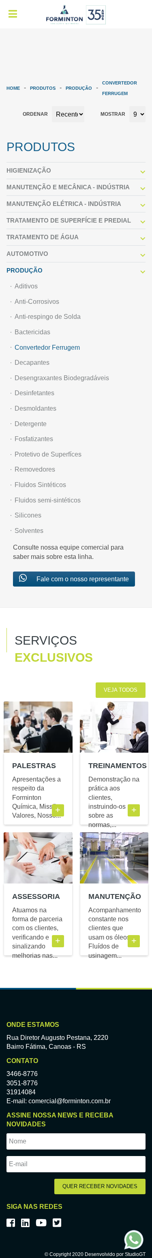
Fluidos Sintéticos (40, 484)
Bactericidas (32, 332)
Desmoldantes (35, 408)
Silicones (28, 515)
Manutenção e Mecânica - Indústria (68, 187)
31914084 (21, 1092)
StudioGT (135, 1254)
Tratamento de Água (42, 237)
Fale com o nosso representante (82, 579)
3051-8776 (22, 1083)
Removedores (35, 469)
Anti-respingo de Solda (48, 316)
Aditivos (26, 286)
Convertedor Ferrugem (47, 347)
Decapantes (32, 362)
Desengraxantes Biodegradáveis (62, 378)
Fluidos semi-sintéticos (48, 500)
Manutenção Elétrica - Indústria (63, 203)
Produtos (43, 88)
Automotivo (27, 253)
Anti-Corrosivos (37, 301)
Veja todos (120, 690)
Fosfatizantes (34, 438)
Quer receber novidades (99, 1186)
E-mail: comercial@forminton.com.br (58, 1101)
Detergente (31, 423)
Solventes (29, 530)
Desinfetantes (34, 393)
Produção (79, 88)
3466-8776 (22, 1073)
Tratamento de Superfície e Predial (68, 220)
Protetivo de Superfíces (48, 454)
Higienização (28, 170)
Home (13, 88)
